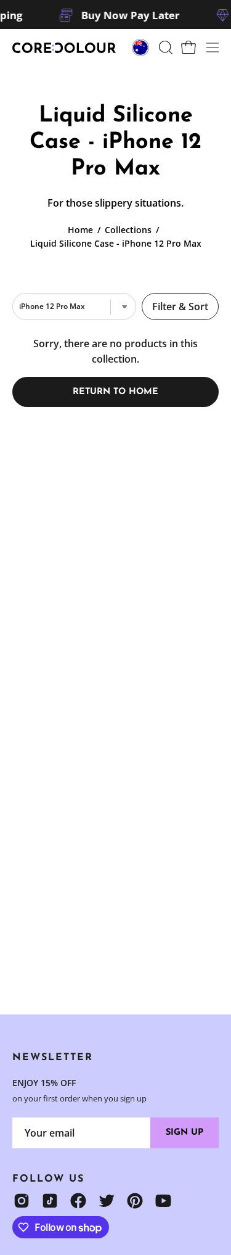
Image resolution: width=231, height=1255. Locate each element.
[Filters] (180, 306)
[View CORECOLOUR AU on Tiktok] (50, 1200)
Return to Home (115, 392)
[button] (164, 47)
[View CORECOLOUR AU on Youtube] (163, 1200)
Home (80, 230)
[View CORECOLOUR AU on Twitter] (106, 1200)
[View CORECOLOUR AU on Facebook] (78, 1200)
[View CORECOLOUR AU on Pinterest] (135, 1200)
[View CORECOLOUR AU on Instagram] (21, 1200)
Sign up (184, 1132)
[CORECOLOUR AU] (64, 48)
